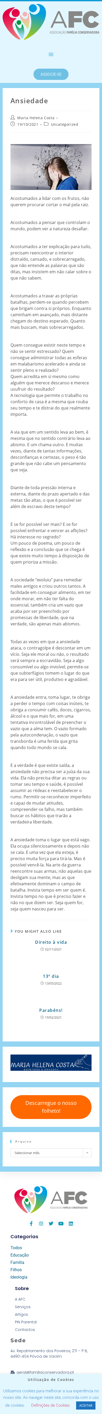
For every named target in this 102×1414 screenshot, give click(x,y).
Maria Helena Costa (35, 117)
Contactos (25, 1329)
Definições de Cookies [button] (50, 1405)
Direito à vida (51, 942)
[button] (51, 54)
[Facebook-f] (31, 1223)
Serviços (23, 1306)
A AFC (20, 1299)
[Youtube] (61, 1223)
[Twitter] (51, 1223)
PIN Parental (26, 1322)
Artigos (21, 1314)
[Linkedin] (71, 1223)
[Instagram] (41, 1223)
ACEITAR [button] (85, 1405)
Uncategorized (64, 124)
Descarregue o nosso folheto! (51, 1106)
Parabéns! (51, 1010)
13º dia (51, 976)
